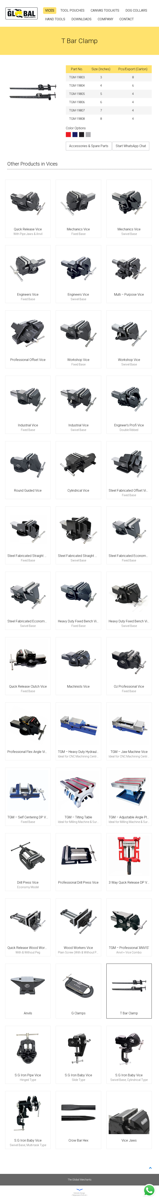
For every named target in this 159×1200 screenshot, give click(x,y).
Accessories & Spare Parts (88, 146)
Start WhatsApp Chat (131, 146)
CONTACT (126, 19)
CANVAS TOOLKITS (105, 10)
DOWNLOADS (81, 19)
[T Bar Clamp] (33, 92)
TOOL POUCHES (72, 10)
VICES (49, 10)
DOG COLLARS (136, 10)
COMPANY (105, 19)
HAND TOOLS (55, 19)
